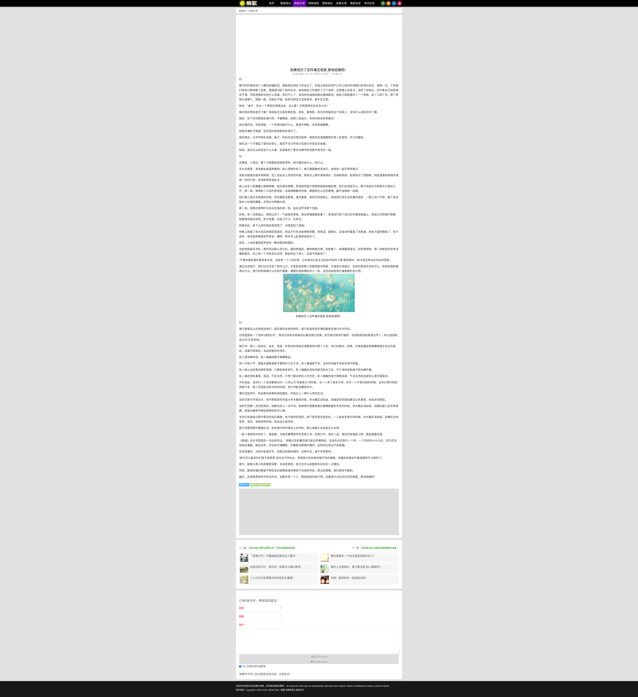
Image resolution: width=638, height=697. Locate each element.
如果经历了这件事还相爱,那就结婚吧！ (319, 70)
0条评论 (338, 74)
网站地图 (240, 690)
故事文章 (341, 3)
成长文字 (255, 485)
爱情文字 (265, 485)
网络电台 (327, 3)
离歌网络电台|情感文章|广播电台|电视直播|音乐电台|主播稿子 (250, 3)
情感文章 (299, 3)
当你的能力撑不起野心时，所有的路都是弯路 (271, 548)
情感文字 (244, 485)
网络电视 (313, 3)
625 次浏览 (323, 74)
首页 (271, 3)
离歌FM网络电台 (288, 690)
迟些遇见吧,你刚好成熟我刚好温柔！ (380, 548)
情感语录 (355, 3)
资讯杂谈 (369, 3)
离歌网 (242, 10)
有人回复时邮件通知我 (254, 666)
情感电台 (285, 3)
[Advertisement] (319, 43)
